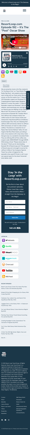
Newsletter (4, 413)
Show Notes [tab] (6, 85)
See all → (3, 337)
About (2, 399)
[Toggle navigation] (24, 10)
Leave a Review (5, 404)
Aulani (17, 404)
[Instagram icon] (9, 420)
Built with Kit (15, 228)
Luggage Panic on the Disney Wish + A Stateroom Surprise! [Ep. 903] (14, 304)
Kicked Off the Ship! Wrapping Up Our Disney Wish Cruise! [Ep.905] (15, 293)
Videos (3, 408)
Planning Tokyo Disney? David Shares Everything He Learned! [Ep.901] (14, 316)
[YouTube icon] (5, 420)
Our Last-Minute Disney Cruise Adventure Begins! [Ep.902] (14, 310)
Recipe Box (4, 411)
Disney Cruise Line (20, 402)
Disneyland (19, 399)
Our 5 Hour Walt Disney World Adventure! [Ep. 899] (13, 327)
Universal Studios (20, 412)
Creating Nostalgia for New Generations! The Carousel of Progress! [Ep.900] (13, 321)
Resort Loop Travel (5, 406)
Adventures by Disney (21, 406)
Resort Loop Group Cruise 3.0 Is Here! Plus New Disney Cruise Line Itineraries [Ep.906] (14, 287)
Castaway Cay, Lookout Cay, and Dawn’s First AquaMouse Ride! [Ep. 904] (13, 299)
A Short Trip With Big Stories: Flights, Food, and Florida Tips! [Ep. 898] (13, 333)
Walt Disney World (20, 397)
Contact (3, 397)
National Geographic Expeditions (21, 409)
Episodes (3, 402)
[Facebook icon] (2, 420)
